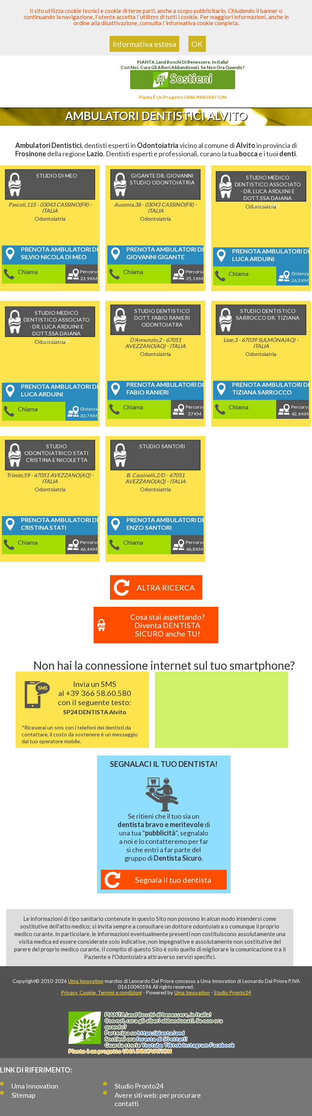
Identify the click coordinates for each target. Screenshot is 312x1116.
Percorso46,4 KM (89, 545)
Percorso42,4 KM (300, 410)
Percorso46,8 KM (195, 545)
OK (197, 43)
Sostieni (190, 78)
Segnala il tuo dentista (173, 879)
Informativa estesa (144, 43)
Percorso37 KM (195, 410)
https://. (161, 1032)
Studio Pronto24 (232, 992)
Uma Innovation (85, 981)
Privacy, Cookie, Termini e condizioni (101, 992)
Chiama (28, 271)
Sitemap (23, 1095)
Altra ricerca (166, 587)
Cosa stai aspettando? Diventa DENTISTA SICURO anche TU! (167, 625)
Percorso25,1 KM (195, 275)
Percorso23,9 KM (89, 275)
